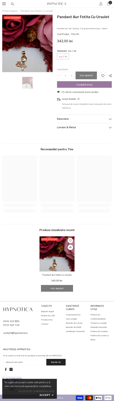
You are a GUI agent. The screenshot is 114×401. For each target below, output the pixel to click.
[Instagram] (11, 369)
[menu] (4, 4)
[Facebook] (5, 369)
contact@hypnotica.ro (15, 332)
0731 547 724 (11, 325)
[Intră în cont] (101, 3)
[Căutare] (12, 4)
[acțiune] (109, 75)
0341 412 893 (11, 321)
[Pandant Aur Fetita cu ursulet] (57, 253)
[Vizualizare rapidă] (70, 247)
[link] (19, 205)
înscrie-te (56, 362)
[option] (27, 43)
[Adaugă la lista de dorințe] (103, 75)
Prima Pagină (9, 10)
